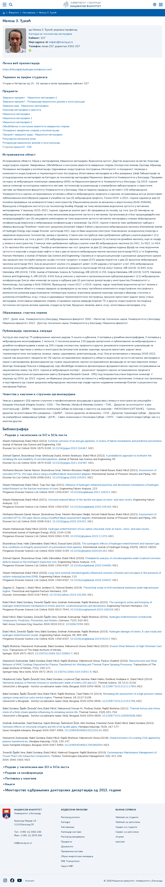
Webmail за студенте (127, 817)
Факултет (14, 12)
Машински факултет (85, 6)
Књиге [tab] (10, 784)
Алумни (120, 836)
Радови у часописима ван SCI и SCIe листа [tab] (37, 767)
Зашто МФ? (67, 866)
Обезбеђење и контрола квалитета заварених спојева (36, 126)
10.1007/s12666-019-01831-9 (73, 672)
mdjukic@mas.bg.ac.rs (61, 42)
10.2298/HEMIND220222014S (83, 730)
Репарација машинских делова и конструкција (31, 143)
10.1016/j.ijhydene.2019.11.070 (88, 536)
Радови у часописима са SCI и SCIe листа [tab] (36, 435)
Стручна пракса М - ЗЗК (17, 147)
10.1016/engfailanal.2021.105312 (90, 492)
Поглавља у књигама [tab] (21, 778)
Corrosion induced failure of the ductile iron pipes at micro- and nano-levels (90, 499)
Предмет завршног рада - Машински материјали (32, 134)
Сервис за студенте (126, 827)
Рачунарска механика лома (19, 139)
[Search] (10, 4)
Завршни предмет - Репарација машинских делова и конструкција (44, 101)
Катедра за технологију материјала (50, 34)
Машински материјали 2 (17, 122)
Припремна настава (72, 851)
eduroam (120, 841)
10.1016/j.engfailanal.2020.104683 (90, 565)
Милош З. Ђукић (48, 12)
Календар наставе (71, 831)
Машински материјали (16, 114)
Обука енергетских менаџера (77, 856)
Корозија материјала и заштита (22, 110)
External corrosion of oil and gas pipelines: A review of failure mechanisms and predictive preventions (105, 441)
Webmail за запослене (128, 822)
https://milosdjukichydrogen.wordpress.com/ (27, 69)
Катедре (65, 822)
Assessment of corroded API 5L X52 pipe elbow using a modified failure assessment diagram (79, 472)
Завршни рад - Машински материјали (26, 106)
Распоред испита (70, 817)
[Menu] (4, 4)
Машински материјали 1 (17, 118)
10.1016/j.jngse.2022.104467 (69, 448)
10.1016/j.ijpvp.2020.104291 (69, 477)
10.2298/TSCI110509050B (118, 715)
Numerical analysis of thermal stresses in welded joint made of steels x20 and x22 (50, 683)
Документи (67, 846)
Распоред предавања (73, 836)
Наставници (29, 12)
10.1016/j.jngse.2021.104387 (69, 463)
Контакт (29, 880)
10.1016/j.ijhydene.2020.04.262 (88, 551)
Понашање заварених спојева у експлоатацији (31, 130)
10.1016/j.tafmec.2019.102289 (67, 595)
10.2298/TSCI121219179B (118, 701)
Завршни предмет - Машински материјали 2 (30, 97)
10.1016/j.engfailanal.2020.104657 (90, 580)
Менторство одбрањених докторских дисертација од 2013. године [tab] (63, 790)
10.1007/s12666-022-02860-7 (54, 653)
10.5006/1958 (74, 624)
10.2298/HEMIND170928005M (83, 745)
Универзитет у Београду (85, 2)
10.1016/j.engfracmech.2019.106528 (91, 609)
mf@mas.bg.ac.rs (23, 843)
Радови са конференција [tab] (24, 773)
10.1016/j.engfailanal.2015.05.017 (90, 639)
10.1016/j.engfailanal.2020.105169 (90, 507)
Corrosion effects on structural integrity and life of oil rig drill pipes (40, 727)
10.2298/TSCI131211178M (119, 686)
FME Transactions (70, 861)
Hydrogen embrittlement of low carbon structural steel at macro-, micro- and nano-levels (98, 529)
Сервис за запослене (127, 831)
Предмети (66, 841)
